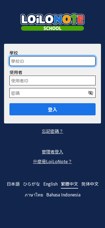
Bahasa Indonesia (63, 195)
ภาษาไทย (34, 195)
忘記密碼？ (52, 131)
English (50, 184)
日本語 (13, 184)
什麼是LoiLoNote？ (52, 161)
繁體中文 (69, 184)
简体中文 (90, 184)
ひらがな (31, 184)
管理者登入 (52, 151)
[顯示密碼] (91, 93)
